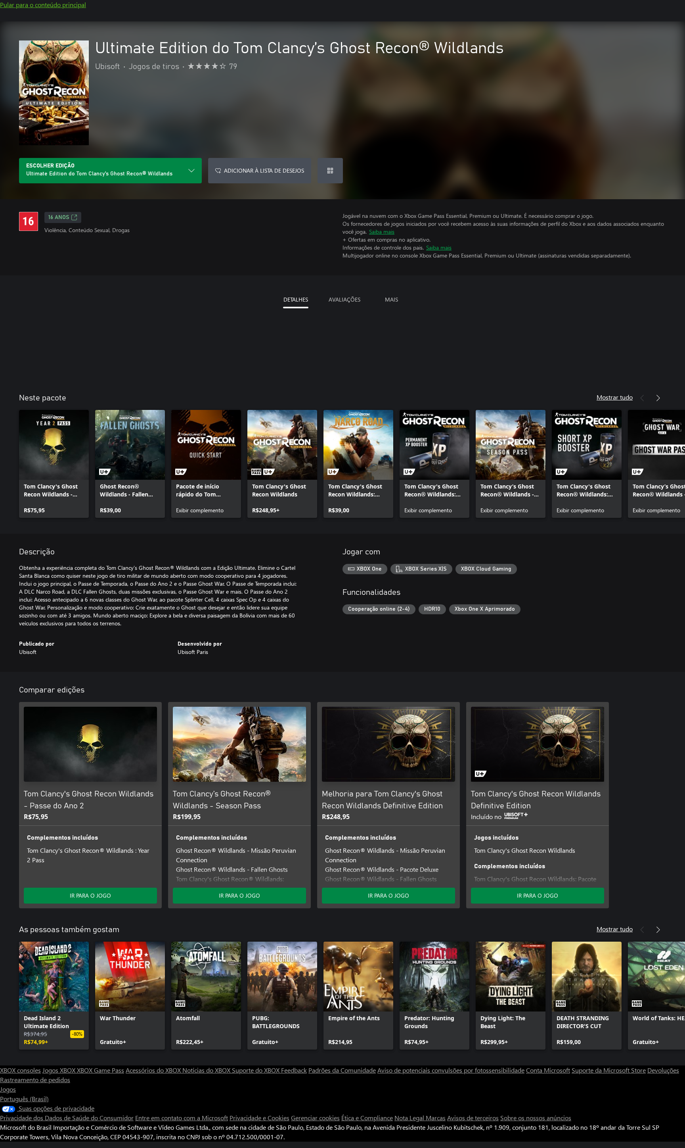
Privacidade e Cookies (259, 1117)
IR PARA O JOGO (90, 895)
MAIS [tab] (391, 299)
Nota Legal (410, 1117)
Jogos (8, 1089)
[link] (54, 464)
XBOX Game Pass (100, 1070)
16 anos (58, 217)
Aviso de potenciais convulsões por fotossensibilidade (450, 1070)
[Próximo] (658, 398)
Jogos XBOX (59, 1070)
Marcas (436, 1117)
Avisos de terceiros (473, 1117)
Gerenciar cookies (315, 1117)
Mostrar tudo (615, 397)
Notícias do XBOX (207, 1070)
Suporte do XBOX (256, 1070)
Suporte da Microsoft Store (609, 1070)
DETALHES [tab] (295, 299)
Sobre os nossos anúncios (535, 1117)
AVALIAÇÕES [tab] (344, 299)
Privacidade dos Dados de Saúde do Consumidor (67, 1117)
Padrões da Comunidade (342, 1070)
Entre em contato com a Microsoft (181, 1117)
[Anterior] (642, 398)
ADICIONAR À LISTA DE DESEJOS (264, 170)
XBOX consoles (20, 1070)
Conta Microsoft (548, 1070)
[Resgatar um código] (330, 170)
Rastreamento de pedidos (35, 1079)
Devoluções (663, 1070)
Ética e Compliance (367, 1117)
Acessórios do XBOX (154, 1070)
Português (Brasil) (24, 1098)
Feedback (294, 1070)
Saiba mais (381, 231)
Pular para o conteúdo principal (43, 4)
